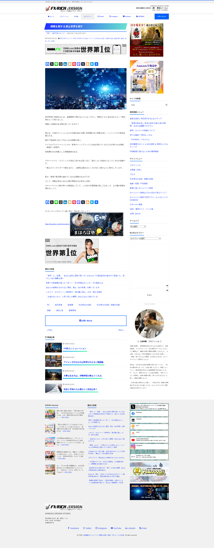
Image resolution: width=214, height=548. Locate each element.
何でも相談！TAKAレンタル (141, 135)
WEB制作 (141, 16)
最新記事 (117, 38)
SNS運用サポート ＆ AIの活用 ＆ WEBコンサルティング (149, 145)
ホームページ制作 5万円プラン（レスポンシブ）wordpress (149, 198)
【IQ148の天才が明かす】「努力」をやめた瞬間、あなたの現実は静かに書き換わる (107, 469)
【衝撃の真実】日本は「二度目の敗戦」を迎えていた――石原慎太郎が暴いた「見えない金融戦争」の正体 (105, 481)
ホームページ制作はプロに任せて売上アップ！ (148, 193)
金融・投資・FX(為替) (139, 183)
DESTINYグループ (66, 38)
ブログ (132, 174)
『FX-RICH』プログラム (140, 140)
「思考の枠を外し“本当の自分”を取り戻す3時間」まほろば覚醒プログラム (148, 124)
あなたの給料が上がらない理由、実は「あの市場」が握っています (73, 287)
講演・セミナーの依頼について (142, 130)
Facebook (74, 528)
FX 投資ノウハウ (87, 38)
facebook (127, 16)
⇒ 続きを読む (66, 417)
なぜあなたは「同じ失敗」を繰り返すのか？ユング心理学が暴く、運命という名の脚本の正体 (106, 452)
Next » (121, 330)
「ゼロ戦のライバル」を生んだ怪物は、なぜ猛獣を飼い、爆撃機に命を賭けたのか (105, 463)
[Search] (166, 105)
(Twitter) (101, 16)
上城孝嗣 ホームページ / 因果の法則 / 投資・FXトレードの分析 (103, 535)
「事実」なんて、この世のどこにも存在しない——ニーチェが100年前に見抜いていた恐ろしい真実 (106, 446)
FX (48, 305)
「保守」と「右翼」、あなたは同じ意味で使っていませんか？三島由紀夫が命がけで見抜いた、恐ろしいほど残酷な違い (85, 277)
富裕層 (70, 305)
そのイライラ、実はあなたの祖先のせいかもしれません (106, 457)
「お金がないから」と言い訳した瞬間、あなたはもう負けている (72, 297)
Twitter (88, 528)
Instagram (102, 528)
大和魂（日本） (136, 170)
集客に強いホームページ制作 (141, 188)
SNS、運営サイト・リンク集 (141, 209)
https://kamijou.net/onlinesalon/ (57, 224)
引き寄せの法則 (85, 305)
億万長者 (58, 305)
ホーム (51, 16)
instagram (114, 16)
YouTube (117, 528)
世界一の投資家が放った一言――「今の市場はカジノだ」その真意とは (74, 283)
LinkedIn (131, 528)
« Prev (49, 330)
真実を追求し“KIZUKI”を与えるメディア (146, 119)
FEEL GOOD (77, 38)
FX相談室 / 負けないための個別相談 (144, 151)
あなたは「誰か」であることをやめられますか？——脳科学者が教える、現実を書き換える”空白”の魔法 (106, 475)
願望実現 (72, 310)
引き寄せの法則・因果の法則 (103, 38)
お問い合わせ (161, 16)
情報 (49, 310)
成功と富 (59, 310)
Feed (144, 528)
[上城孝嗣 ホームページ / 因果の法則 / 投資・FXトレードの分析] (63, 8)
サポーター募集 (136, 204)
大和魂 (76, 16)
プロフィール (64, 16)
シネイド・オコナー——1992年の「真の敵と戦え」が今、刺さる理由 (74, 292)
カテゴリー (87, 16)
